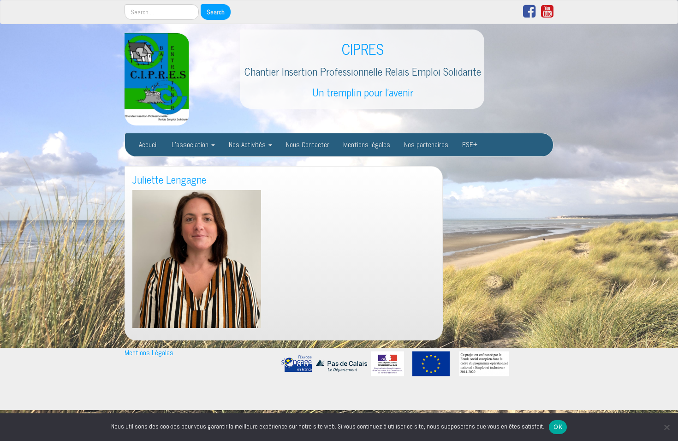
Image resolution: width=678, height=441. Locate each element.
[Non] (666, 427)
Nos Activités (248, 144)
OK (557, 426)
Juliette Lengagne (169, 179)
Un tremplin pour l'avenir (362, 92)
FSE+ (469, 144)
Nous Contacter (307, 144)
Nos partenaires (426, 144)
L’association (191, 144)
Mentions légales (366, 144)
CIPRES (363, 48)
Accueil (148, 144)
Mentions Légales (149, 353)
